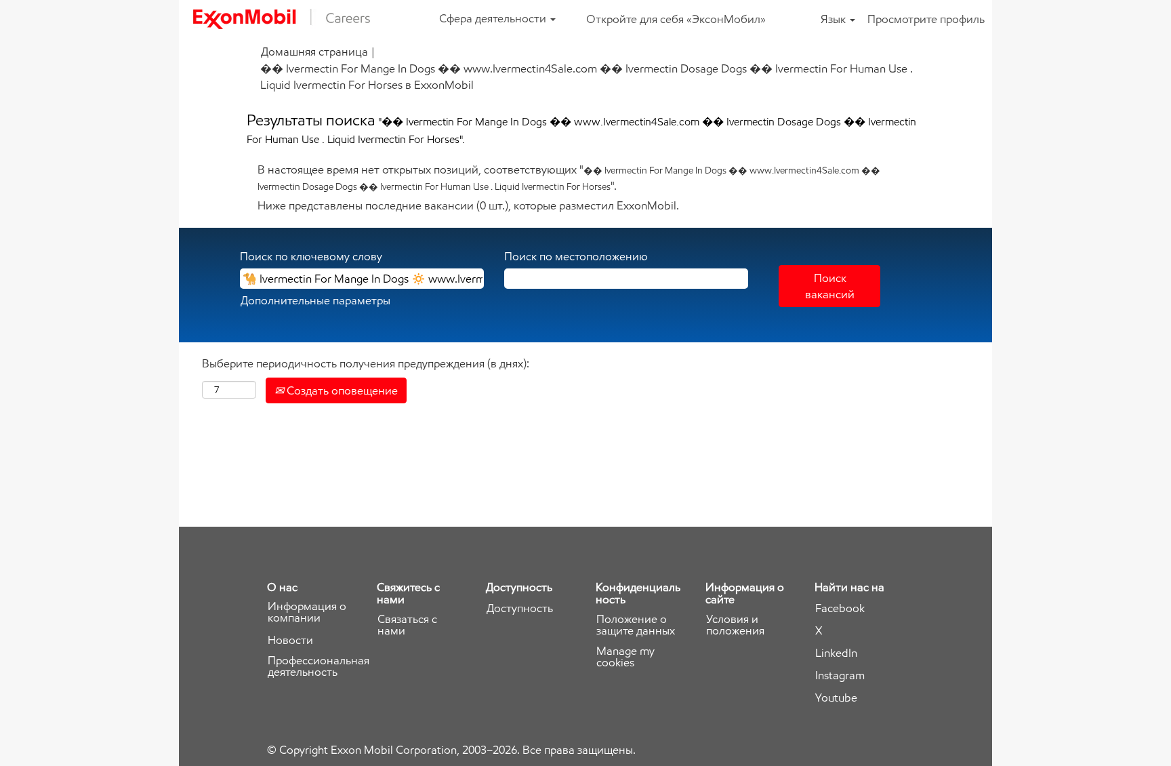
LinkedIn (836, 653)
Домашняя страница (314, 51)
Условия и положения (735, 625)
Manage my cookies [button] (625, 657)
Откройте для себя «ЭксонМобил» (676, 19)
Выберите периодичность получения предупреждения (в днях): (365, 363)
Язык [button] (834, 19)
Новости (290, 640)
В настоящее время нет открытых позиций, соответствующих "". (569, 178)
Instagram (840, 675)
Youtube (836, 697)
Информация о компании (307, 612)
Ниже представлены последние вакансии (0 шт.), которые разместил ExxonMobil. (468, 205)
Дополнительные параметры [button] (315, 300)
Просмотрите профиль (926, 19)
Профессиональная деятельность (318, 666)
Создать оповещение (341, 390)
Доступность (520, 608)
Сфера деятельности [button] (494, 18)
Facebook (840, 608)
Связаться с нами (407, 625)
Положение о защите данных (635, 625)
